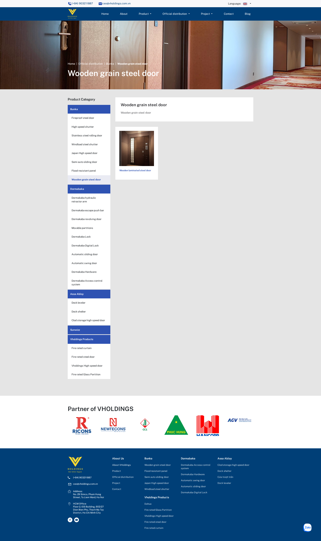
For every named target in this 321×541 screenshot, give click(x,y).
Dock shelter (224, 471)
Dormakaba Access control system (195, 467)
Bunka (110, 63)
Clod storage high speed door (233, 465)
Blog (248, 13)
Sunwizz (75, 329)
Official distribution (175, 13)
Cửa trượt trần (225, 477)
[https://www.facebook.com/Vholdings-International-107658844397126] (71, 520)
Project (205, 13)
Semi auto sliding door (156, 477)
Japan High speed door (156, 483)
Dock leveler (224, 483)
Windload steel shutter (156, 489)
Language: (235, 3)
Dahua (147, 503)
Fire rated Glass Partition (158, 509)
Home (105, 13)
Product (144, 13)
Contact (229, 13)
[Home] (72, 13)
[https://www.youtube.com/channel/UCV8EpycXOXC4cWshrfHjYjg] (77, 520)
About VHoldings (121, 465)
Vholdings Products (81, 339)
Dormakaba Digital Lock (194, 492)
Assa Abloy (77, 294)
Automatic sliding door (193, 486)
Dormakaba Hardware (193, 474)
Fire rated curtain (153, 528)
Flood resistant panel (155, 471)
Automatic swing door (193, 480)
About (123, 13)
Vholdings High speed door (159, 516)
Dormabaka (77, 188)
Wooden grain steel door (157, 465)
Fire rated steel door (155, 522)
